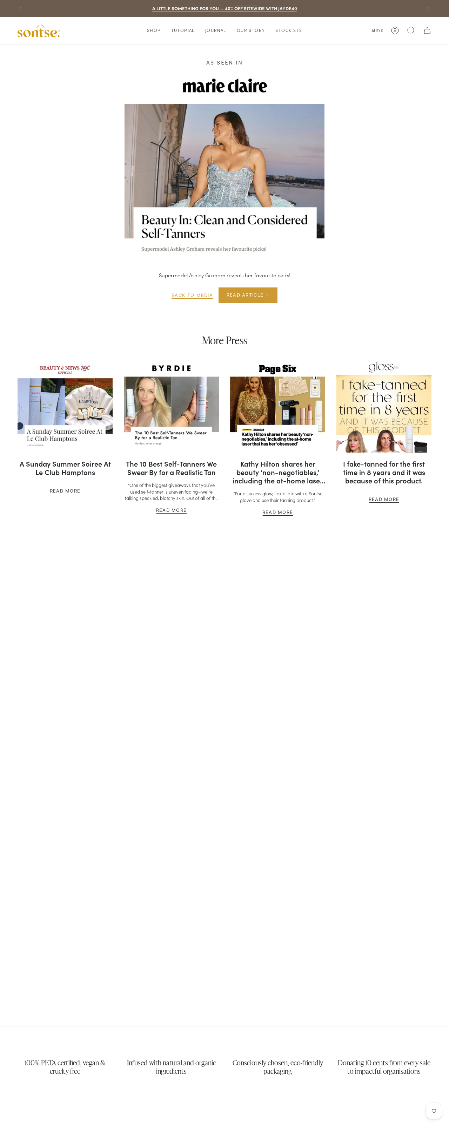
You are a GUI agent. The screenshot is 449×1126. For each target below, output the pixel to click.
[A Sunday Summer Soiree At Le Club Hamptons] (65, 405)
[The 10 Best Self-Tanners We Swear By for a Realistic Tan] (171, 405)
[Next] (428, 8)
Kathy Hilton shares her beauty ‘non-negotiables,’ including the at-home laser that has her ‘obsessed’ (278, 472)
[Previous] (21, 8)
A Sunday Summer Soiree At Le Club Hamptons (65, 468)
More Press (224, 340)
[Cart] (427, 30)
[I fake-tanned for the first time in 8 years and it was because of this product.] (383, 405)
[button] (154, 30)
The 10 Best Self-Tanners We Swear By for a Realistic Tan (171, 468)
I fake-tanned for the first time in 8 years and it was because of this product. (384, 472)
